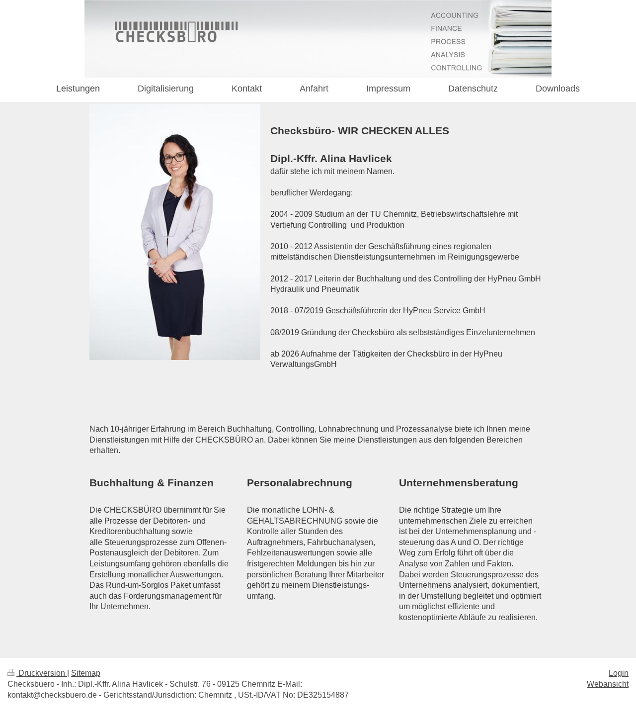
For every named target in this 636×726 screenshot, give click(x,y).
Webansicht (608, 684)
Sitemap (85, 673)
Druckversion (41, 673)
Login (619, 673)
